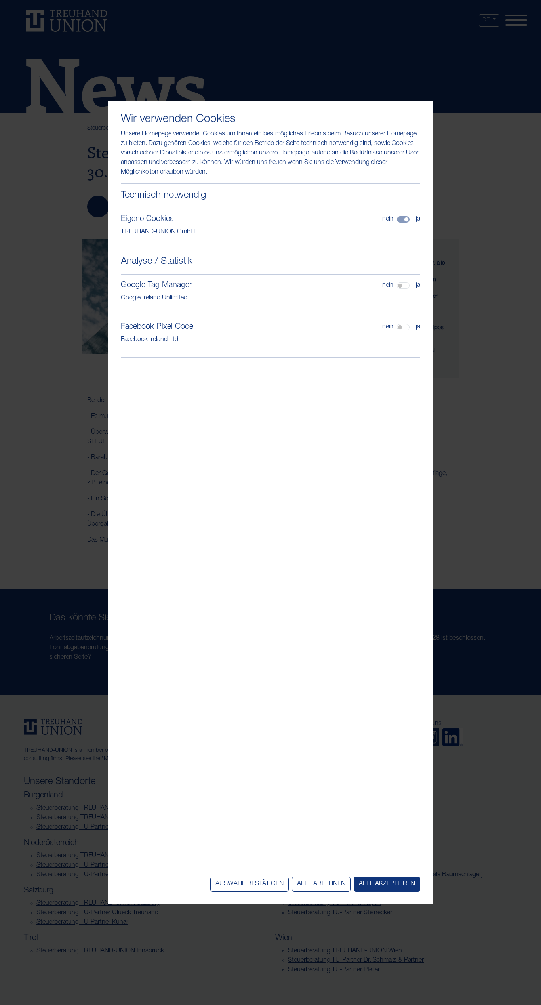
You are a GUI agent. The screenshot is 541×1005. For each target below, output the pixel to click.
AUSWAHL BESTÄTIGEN (249, 884)
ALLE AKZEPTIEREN (387, 884)
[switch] (403, 285)
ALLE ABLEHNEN (321, 884)
